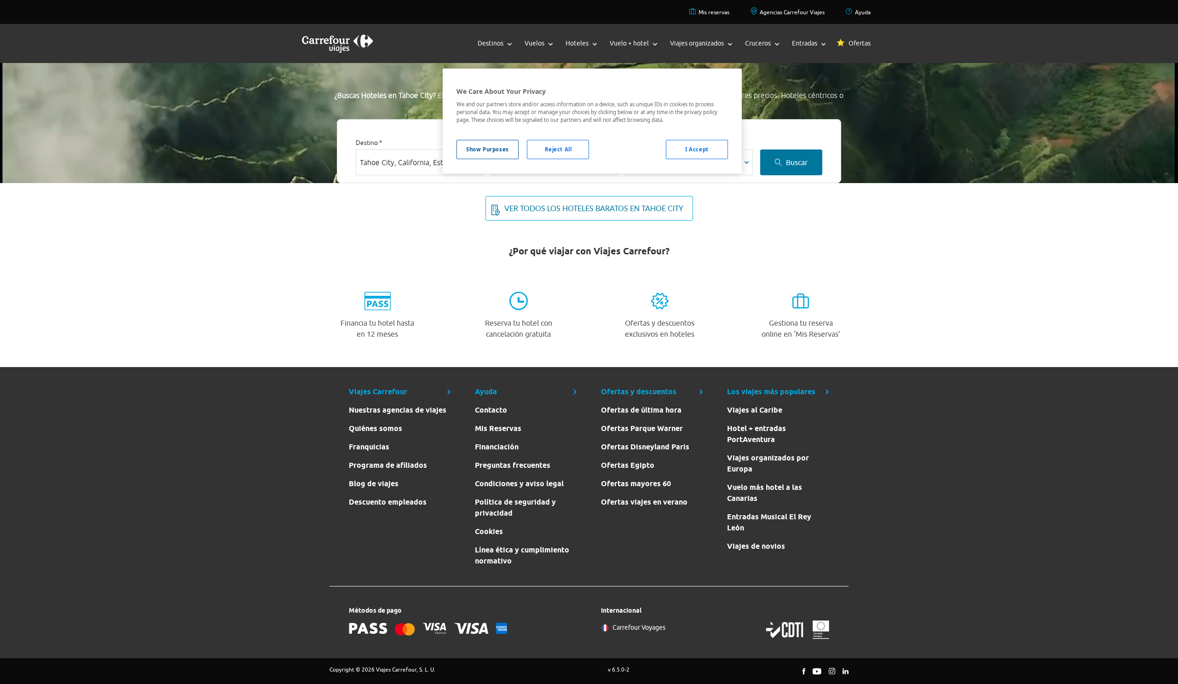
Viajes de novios (756, 546)
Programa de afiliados (388, 465)
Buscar (797, 162)
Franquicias (369, 447)
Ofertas (860, 43)
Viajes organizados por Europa (768, 463)
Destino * (369, 142)
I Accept (697, 149)
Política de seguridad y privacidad (515, 507)
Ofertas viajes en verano (644, 502)
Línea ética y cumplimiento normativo (522, 555)
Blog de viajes (373, 483)
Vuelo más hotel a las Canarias (764, 493)
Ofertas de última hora (641, 410)
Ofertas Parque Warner (642, 428)
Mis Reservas (498, 428)
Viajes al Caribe (754, 410)
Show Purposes (487, 149)
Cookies (489, 531)
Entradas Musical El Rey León (769, 522)
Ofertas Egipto (627, 465)
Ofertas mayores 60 (636, 483)
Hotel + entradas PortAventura (756, 434)
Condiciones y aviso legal (519, 483)
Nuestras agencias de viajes (397, 410)
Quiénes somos (375, 428)
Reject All (558, 149)
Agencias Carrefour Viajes (792, 12)
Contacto (491, 410)
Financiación (497, 447)
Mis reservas (714, 12)
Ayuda (863, 12)
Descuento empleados (388, 502)
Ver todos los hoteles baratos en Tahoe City (593, 208)
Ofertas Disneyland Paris (645, 447)
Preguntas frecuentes (512, 465)
